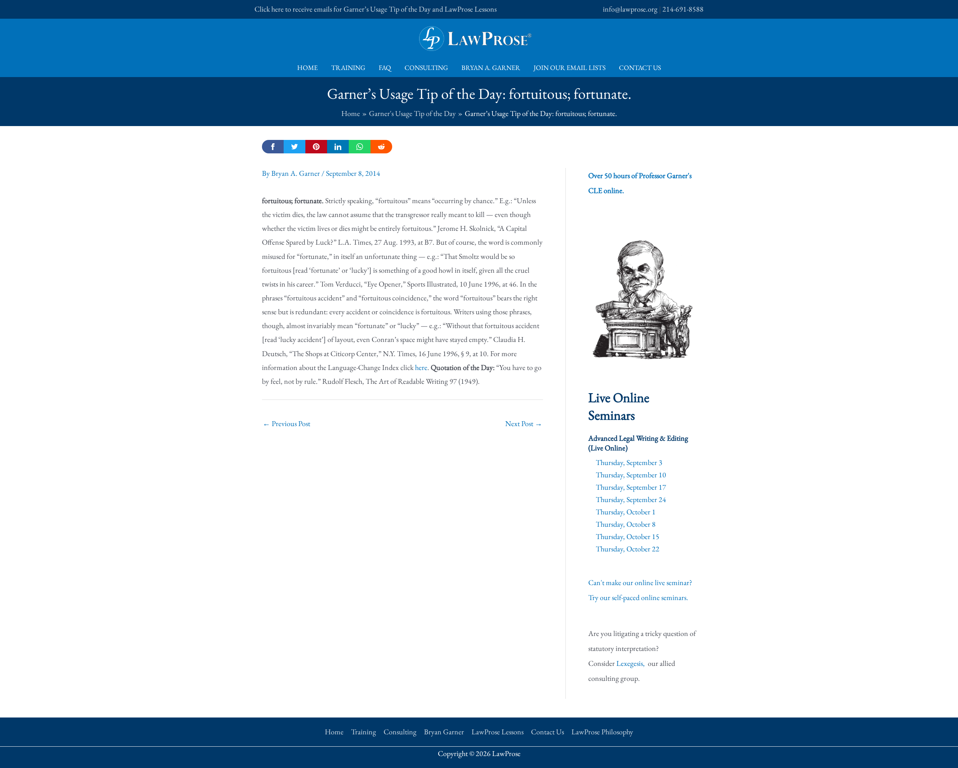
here (421, 367)
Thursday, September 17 (631, 487)
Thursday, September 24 (631, 499)
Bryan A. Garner (490, 67)
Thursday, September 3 (629, 462)
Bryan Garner (444, 732)
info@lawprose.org (630, 9)
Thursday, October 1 (626, 512)
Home (307, 67)
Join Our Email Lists (569, 67)
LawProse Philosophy (602, 732)
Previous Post (286, 423)
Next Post (523, 423)
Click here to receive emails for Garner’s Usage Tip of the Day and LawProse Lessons (375, 9)
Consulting (426, 67)
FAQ (385, 67)
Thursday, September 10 (631, 475)
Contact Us (640, 67)
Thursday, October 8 (626, 524)
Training (348, 67)
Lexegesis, (631, 663)
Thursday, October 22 (627, 549)
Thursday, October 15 (627, 536)
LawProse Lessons (498, 732)
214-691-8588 (683, 9)
